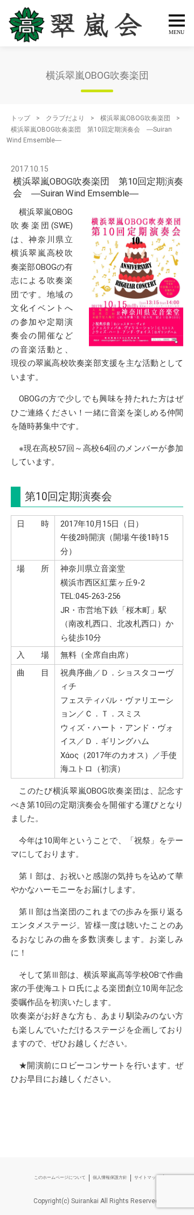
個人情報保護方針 (110, 1177)
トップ (20, 118)
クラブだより (65, 118)
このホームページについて (60, 1177)
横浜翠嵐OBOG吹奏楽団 (135, 118)
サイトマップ (147, 1177)
